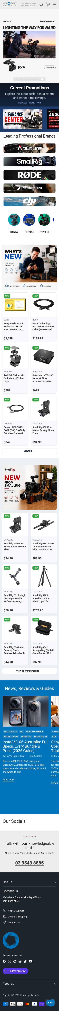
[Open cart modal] (47, 4)
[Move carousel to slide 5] (33, 79)
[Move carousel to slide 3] (25, 79)
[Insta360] (14, 220)
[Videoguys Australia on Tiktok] (25, 961)
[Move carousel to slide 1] (17, 79)
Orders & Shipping (17, 916)
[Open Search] (41, 4)
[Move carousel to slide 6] (37, 79)
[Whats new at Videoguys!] (29, 267)
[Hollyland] (29, 220)
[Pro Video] (44, 220)
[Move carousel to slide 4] (29, 79)
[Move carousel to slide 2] (21, 79)
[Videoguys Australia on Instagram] (20, 961)
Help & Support (16, 910)
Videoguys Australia (29, 995)
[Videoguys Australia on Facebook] (4, 961)
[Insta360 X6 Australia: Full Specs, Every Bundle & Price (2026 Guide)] (26, 711)
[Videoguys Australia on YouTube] (30, 961)
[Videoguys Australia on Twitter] (9, 961)
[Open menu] (54, 4)
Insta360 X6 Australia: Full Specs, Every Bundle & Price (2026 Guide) (25, 746)
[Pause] (42, 79)
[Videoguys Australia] (20, 4)
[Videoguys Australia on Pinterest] (15, 961)
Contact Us (14, 922)
